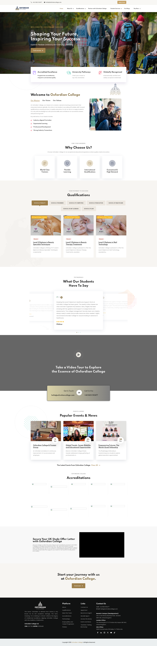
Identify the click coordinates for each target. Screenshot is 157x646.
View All (94, 465)
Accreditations (66, 616)
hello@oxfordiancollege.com (53, 2)
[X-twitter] (107, 632)
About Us (69, 8)
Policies (64, 627)
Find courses (37, 50)
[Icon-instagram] (104, 632)
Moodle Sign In (85, 616)
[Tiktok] (114, 632)
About (64, 607)
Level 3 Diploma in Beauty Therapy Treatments (76, 243)
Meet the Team (67, 613)
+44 (100, 607)
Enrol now (77, 585)
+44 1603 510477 (37, 2)
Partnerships (66, 619)
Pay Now (136, 8)
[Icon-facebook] (97, 632)
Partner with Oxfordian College (97, 8)
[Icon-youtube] (111, 632)
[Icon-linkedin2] (101, 632)
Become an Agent (86, 613)
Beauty (36, 239)
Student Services (115, 8)
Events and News (86, 622)
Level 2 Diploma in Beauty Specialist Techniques (43, 243)
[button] (78, 332)
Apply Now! (122, 2)
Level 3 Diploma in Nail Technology (108, 243)
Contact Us (84, 607)
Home (61, 8)
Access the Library (86, 619)
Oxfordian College (77, 642)
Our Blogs (127, 8)
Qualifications (80, 8)
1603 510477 (105, 607)
